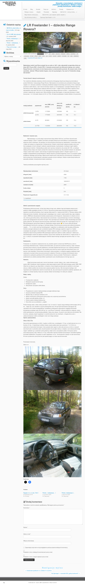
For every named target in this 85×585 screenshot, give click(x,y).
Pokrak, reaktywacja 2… (13, 38)
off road (31, 56)
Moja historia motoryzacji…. (32, 15)
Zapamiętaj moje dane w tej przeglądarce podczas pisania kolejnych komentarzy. (46, 547)
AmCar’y (54, 9)
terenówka (64, 56)
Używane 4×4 (70, 9)
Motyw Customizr (53, 582)
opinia (40, 56)
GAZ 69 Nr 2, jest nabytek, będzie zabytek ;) (54, 15)
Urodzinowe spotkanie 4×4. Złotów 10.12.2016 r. (38, 570)
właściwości (76, 56)
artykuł (53, 53)
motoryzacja (26, 56)
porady (50, 56)
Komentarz (26, 508)
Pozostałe (46, 12)
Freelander (63, 53)
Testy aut (45, 9)
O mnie (25, 9)
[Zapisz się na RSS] (4, 582)
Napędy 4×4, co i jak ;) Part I (30, 493)
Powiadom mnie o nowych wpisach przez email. (35, 557)
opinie (43, 56)
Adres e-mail (27, 534)
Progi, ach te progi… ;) (13, 47)
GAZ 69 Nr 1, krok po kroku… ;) (68, 12)
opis (47, 56)
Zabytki (38, 12)
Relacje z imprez (29, 12)
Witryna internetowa (28, 541)
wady (71, 56)
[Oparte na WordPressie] (41, 582)
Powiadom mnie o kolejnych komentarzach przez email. (38, 552)
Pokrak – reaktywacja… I (13, 43)
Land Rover (73, 53)
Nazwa (25, 527)
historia (68, 53)
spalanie (59, 56)
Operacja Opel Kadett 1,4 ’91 (48, 17)
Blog (31, 9)
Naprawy (54, 12)
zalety (25, 58)
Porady (61, 9)
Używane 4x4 (40, 53)
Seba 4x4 (40, 58)
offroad (36, 56)
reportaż (54, 56)
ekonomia (58, 53)
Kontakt (38, 9)
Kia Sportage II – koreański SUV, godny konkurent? (65, 573)
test (68, 56)
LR (77, 53)
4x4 (49, 53)
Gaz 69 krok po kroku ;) (31, 17)
